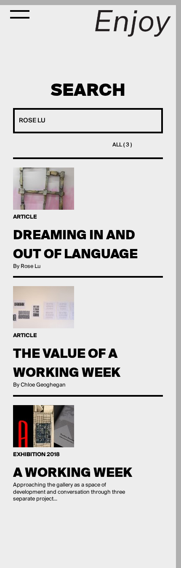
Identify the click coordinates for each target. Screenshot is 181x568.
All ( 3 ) (122, 145)
